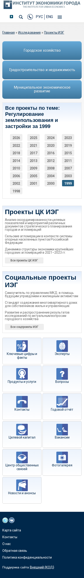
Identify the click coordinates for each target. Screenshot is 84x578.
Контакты (21, 409)
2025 (33, 138)
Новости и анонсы (22, 493)
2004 (51, 176)
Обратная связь (14, 550)
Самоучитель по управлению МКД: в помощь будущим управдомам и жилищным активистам (41, 294)
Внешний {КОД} (42, 567)
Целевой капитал (22, 437)
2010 (16, 168)
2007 (68, 168)
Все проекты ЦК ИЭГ (24, 260)
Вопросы (62, 382)
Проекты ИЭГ (54, 32)
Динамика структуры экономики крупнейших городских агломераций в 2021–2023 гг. (39, 250)
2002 (16, 183)
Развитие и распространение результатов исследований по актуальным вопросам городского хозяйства (37, 316)
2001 (33, 183)
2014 (16, 161)
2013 (33, 161)
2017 (33, 153)
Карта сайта (11, 530)
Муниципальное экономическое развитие (42, 89)
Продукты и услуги (22, 382)
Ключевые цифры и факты (22, 355)
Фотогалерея (62, 465)
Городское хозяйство (42, 50)
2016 (51, 153)
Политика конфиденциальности (27, 557)
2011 (68, 161)
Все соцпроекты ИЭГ (24, 327)
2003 (68, 176)
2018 (16, 153)
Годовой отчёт (62, 409)
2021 (33, 145)
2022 (16, 145)
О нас (6, 544)
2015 (68, 153)
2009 (33, 168)
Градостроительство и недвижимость (42, 70)
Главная (8, 32)
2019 (68, 145)
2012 (51, 161)
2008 (51, 168)
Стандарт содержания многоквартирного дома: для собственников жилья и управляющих (41, 304)
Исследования (29, 32)
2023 (68, 138)
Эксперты (62, 354)
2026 (16, 138)
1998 (16, 191)
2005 (33, 176)
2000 (51, 183)
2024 (51, 138)
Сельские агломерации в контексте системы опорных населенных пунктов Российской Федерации (38, 239)
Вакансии (62, 437)
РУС (39, 17)
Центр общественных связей (22, 467)
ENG (49, 17)
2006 (16, 176)
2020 (51, 145)
